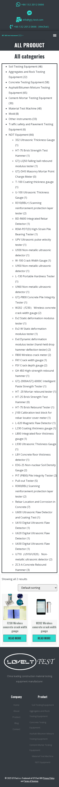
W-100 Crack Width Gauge (31, 260)
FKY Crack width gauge (29, 360)
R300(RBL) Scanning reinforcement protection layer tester (34, 491)
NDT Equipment (19, 134)
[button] (54, 35)
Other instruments (20, 119)
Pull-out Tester (24, 481)
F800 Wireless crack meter (31, 355)
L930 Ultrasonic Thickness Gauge (35, 444)
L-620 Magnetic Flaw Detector (33, 423)
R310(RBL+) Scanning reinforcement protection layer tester (34, 208)
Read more (14, 638)
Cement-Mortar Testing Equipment (30, 98)
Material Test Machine (22, 108)
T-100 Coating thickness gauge (34, 182)
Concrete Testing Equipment (26, 82)
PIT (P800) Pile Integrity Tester (34, 475)
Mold (12, 114)
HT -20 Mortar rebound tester (33, 391)
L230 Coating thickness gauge (33, 428)
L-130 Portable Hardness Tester (35, 276)
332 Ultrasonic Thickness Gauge (35, 140)
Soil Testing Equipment (23, 66)
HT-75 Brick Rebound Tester (32, 407)
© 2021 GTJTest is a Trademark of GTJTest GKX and (29, 779)
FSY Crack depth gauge (29, 365)
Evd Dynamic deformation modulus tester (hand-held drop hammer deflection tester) (34, 344)
